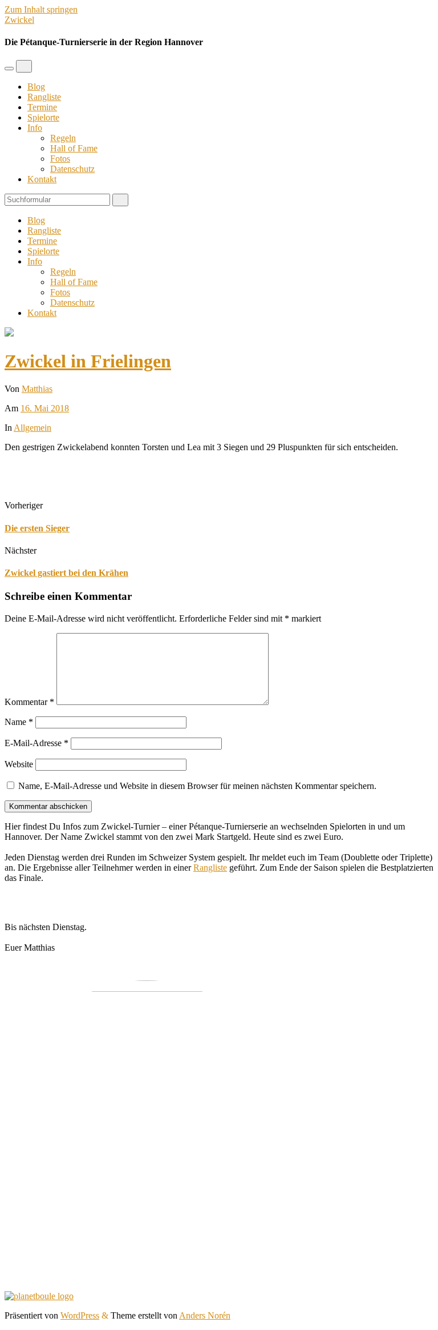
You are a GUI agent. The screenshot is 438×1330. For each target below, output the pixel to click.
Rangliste (44, 97)
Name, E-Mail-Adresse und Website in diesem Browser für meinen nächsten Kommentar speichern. (197, 786)
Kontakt (41, 179)
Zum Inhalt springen (41, 9)
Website (19, 764)
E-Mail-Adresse (36, 743)
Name (19, 722)
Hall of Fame (74, 148)
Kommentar (29, 702)
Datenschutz (72, 169)
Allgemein (32, 427)
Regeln (63, 138)
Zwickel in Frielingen (88, 361)
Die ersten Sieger (37, 528)
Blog (36, 86)
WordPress (79, 1315)
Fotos (60, 158)
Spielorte (43, 117)
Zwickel (19, 20)
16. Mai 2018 (45, 408)
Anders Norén (204, 1315)
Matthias (37, 389)
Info (34, 128)
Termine (42, 107)
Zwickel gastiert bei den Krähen (66, 573)
